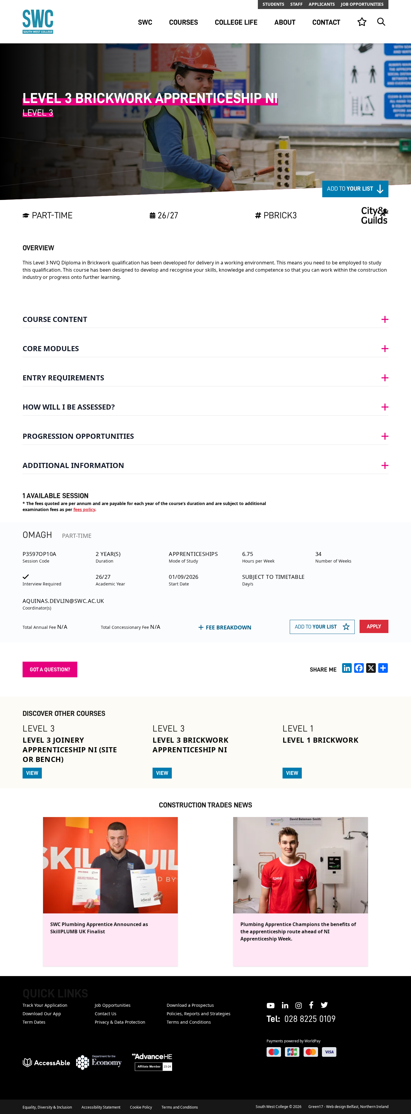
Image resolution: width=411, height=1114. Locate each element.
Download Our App (42, 1013)
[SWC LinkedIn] (285, 1005)
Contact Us (105, 1013)
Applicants (322, 4)
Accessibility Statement (101, 1107)
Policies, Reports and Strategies (198, 1013)
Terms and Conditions (189, 1022)
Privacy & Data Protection (120, 1022)
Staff (296, 4)
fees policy (84, 509)
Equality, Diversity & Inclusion (47, 1107)
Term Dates (34, 1022)
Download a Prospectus (190, 1005)
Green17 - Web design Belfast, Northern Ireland (348, 1106)
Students (273, 4)
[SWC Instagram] (298, 1005)
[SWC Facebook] (311, 1005)
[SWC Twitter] (324, 1005)
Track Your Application (45, 1005)
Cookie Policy (141, 1107)
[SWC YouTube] (271, 1005)
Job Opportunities (362, 4)
